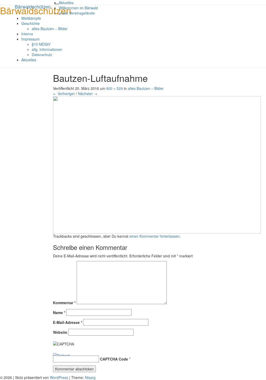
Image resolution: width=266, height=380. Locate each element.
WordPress (59, 377)
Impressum (30, 39)
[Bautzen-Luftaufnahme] (157, 164)
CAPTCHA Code (114, 359)
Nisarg (90, 377)
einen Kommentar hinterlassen (154, 236)
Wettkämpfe (31, 18)
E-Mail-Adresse (67, 322)
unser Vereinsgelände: (77, 13)
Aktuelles (66, 2)
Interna (27, 33)
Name (59, 312)
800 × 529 (114, 88)
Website (60, 332)
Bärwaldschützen (33, 6)
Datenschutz (42, 54)
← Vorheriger (64, 93)
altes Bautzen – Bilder (50, 28)
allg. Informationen (47, 49)
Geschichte (30, 23)
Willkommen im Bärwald (78, 7)
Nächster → (87, 93)
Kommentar (64, 302)
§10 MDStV (41, 44)
